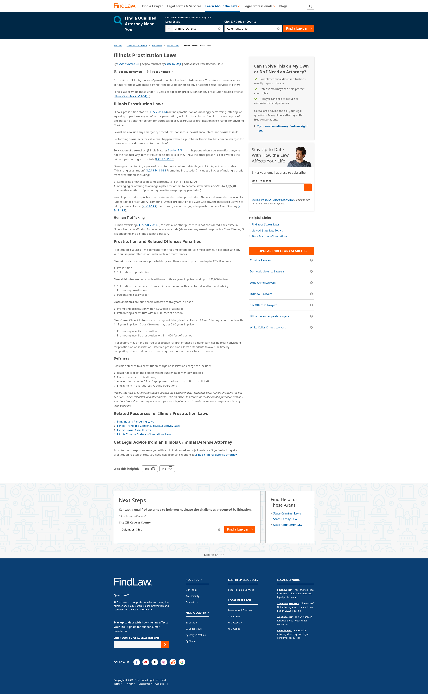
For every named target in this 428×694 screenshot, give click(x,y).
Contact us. (146, 609)
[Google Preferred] (182, 662)
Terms (117, 683)
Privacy (129, 683)
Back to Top (215, 555)
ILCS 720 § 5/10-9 (148, 225)
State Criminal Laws (287, 513)
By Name (191, 641)
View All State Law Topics (267, 230)
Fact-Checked (161, 72)
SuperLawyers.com (288, 603)
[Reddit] (173, 662)
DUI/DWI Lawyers (261, 294)
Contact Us (192, 602)
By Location (192, 622)
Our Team (191, 589)
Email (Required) (261, 180)
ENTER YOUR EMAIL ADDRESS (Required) (137, 637)
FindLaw (118, 45)
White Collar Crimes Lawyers (268, 327)
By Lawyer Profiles (196, 635)
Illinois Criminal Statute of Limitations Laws (144, 434)
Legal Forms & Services (241, 589)
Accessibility (192, 596)
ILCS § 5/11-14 (158, 112)
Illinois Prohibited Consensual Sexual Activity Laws (148, 426)
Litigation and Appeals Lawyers (269, 316)
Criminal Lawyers (261, 260)
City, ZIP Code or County (240, 21)
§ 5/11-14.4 (149, 206)
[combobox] (194, 28)
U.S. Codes (234, 628)
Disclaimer (144, 683)
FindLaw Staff (173, 64)
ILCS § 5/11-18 (164, 159)
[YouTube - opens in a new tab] (145, 662)
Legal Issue (172, 21)
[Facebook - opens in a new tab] (136, 662)
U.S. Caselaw (235, 622)
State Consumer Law (287, 525)
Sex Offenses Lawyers (263, 305)
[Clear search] (219, 28)
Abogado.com (285, 616)
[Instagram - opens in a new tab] (163, 662)
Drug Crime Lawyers (263, 282)
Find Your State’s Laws (266, 224)
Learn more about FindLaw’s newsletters (273, 199)
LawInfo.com (284, 630)
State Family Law (285, 519)
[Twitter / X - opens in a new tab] (154, 662)
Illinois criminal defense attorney (216, 454)
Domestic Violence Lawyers (267, 271)
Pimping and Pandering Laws (135, 421)
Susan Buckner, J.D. (128, 64)
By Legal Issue (194, 628)
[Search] (310, 6)
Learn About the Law (240, 610)
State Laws (157, 45)
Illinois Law (173, 45)
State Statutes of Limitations (269, 236)
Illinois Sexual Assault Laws (134, 430)
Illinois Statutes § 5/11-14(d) (132, 96)
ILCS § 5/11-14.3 (156, 170)
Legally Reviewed (130, 72)
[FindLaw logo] (126, 6)
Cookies (159, 683)
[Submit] (308, 187)
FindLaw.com (284, 589)
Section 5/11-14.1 (179, 150)
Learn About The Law (137, 45)
